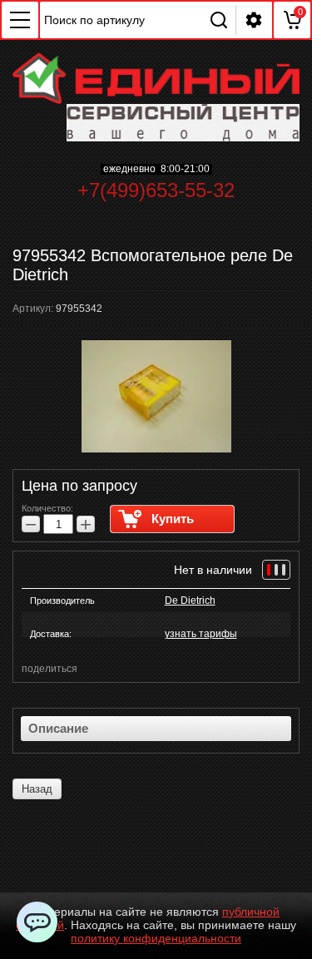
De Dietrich (190, 600)
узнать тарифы (201, 634)
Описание (58, 728)
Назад (37, 789)
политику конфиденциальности (156, 938)
